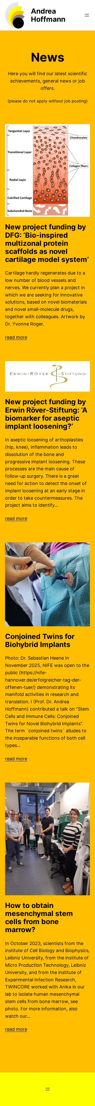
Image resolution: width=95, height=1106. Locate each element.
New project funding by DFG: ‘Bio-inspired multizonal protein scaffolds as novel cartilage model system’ (47, 243)
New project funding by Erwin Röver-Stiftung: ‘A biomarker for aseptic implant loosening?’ (46, 414)
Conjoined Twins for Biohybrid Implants (39, 640)
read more (16, 337)
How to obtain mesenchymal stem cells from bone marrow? (39, 917)
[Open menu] (87, 15)
